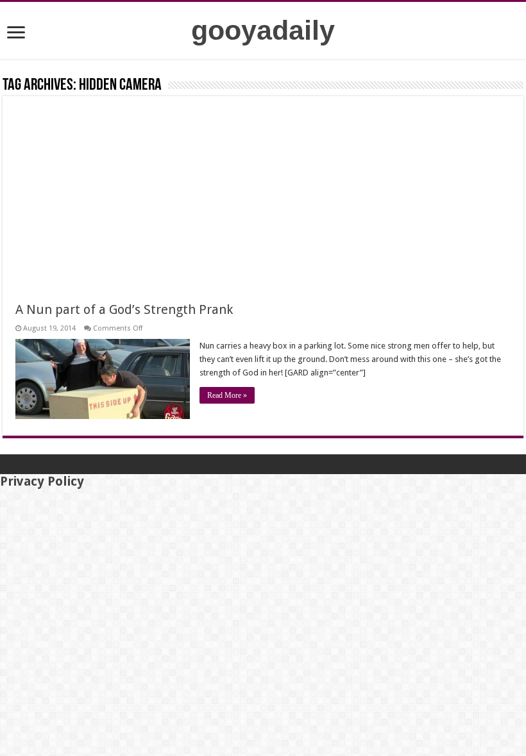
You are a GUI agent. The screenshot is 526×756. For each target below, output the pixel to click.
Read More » (227, 395)
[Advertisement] (263, 205)
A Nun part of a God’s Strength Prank (124, 309)
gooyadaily (263, 30)
